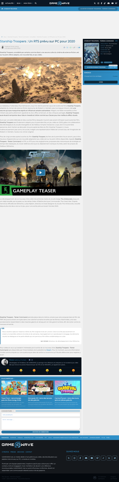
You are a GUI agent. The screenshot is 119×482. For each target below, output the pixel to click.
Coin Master (39, 437)
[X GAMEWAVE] (95, 3)
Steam (48, 350)
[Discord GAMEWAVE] (108, 3)
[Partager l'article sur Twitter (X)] (67, 47)
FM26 (107, 437)
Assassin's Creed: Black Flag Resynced (65, 437)
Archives (20, 452)
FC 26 (103, 437)
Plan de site (5, 476)
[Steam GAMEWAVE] (103, 458)
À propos (5, 452)
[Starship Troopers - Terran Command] (91, 53)
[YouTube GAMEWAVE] (112, 3)
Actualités (9, 3)
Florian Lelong (15, 46)
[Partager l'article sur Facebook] (64, 47)
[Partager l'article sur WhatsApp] (70, 47)
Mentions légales (15, 476)
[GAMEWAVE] (59, 3)
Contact (29, 452)
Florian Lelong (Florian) (17, 360)
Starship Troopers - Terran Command (18, 37)
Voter (101, 82)
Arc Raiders (84, 437)
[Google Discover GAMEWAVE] (109, 458)
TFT (46, 437)
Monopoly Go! (28, 437)
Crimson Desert (95, 437)
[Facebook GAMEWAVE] (101, 3)
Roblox (20, 437)
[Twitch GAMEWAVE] (116, 3)
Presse (13, 452)
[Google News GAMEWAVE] (114, 458)
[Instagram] (32, 360)
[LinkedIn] (29, 360)
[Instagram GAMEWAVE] (98, 3)
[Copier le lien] (74, 47)
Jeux (18, 3)
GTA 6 (50, 437)
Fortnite (13, 437)
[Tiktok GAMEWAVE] (105, 3)
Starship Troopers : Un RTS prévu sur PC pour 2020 (51, 37)
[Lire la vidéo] (40, 172)
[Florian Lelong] (3, 47)
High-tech (28, 3)
